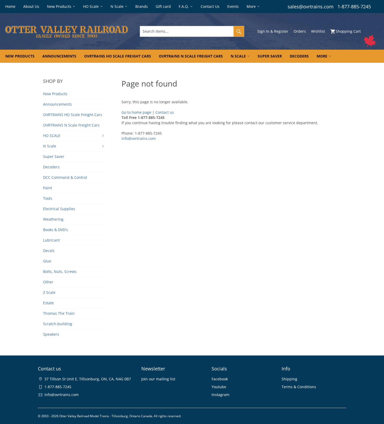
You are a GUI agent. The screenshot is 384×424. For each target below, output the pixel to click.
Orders (300, 31)
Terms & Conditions (299, 386)
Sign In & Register (272, 31)
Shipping (289, 378)
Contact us (164, 112)
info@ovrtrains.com (138, 138)
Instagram (220, 394)
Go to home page (136, 112)
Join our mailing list (158, 378)
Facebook (220, 378)
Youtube (219, 386)
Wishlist (318, 31)
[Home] (66, 31)
